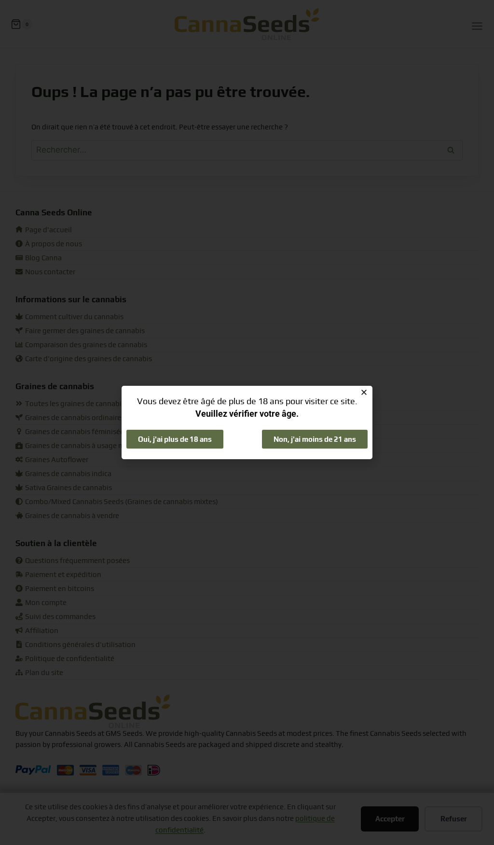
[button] (364, 392)
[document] (247, 422)
